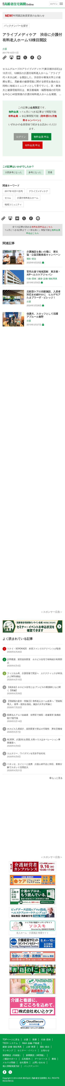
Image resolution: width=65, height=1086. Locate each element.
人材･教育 (31, 1046)
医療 (34, 1039)
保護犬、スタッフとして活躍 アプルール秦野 (43, 315)
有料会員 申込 (32, 145)
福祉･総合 (31, 258)
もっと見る (57, 777)
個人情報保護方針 (11, 1065)
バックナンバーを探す (16, 25)
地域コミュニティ (13, 204)
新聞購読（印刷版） (12, 1055)
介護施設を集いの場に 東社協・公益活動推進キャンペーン (43, 253)
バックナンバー (31, 1065)
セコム (8, 197)
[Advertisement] (32, 472)
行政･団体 (31, 278)
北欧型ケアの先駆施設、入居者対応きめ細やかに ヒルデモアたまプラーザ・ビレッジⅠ (43, 294)
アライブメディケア (38, 191)
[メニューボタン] (61, 4)
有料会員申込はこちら (42, 226)
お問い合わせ (38, 1062)
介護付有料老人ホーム (27, 197)
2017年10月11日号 (14, 191)
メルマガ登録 (9, 1062)
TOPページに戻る (11, 1039)
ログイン (53, 3)
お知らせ (45, 1050)
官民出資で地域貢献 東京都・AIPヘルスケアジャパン (43, 273)
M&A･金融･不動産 (30, 1042)
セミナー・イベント (27, 1050)
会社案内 (24, 1062)
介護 (5, 48)
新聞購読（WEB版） (36, 1055)
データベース (41, 1058)
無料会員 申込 (41, 136)
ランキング (8, 1050)
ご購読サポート (10, 1058)
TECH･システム (10, 1042)
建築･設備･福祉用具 (47, 278)
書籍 (54, 1058)
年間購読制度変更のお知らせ (28, 15)
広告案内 (26, 1058)
